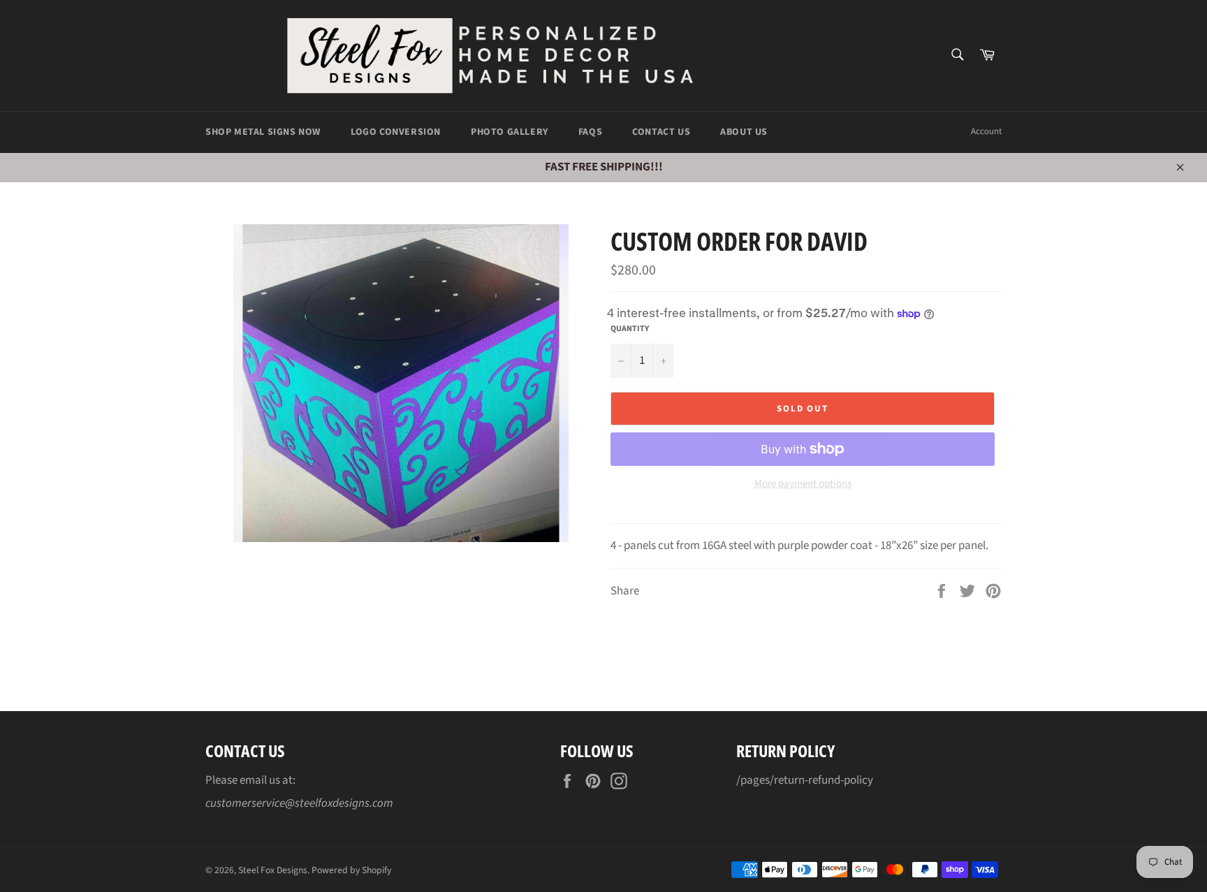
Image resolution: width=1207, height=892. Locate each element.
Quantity (629, 329)
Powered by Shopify (351, 870)
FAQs (590, 132)
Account (986, 131)
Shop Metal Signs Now (263, 132)
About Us (744, 132)
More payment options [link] (802, 484)
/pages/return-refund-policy (804, 780)
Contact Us (661, 132)
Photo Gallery (509, 132)
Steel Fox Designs (272, 870)
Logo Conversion (396, 132)
